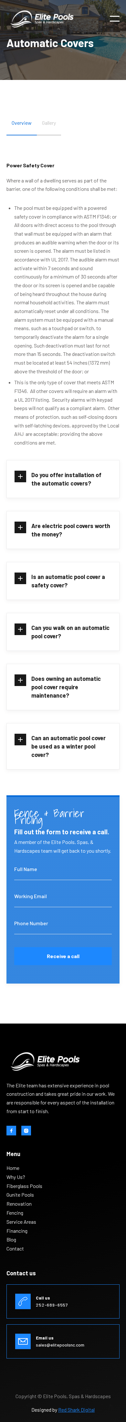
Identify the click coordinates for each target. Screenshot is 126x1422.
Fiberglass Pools (24, 1186)
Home (12, 1168)
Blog (11, 1239)
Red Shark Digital (76, 1410)
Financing (16, 1231)
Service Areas (21, 1222)
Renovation (19, 1204)
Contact (15, 1248)
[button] (115, 18)
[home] (42, 19)
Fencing (14, 1213)
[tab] (21, 127)
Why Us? (15, 1177)
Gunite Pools (20, 1195)
